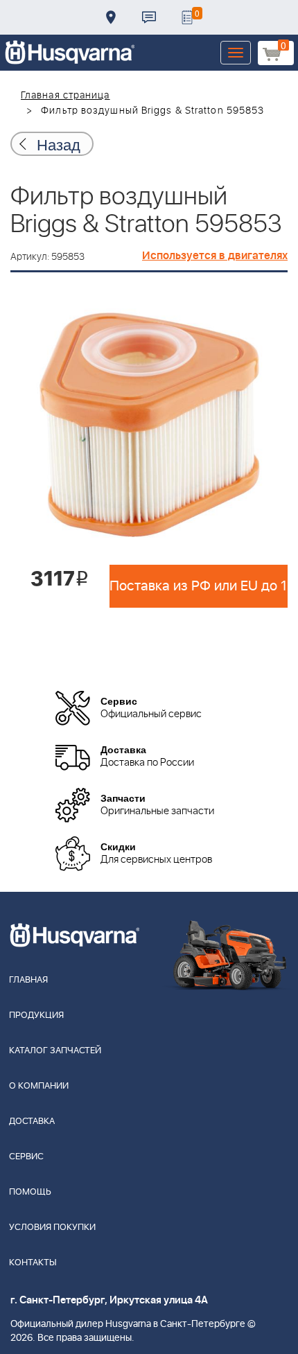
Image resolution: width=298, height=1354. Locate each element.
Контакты (149, 17)
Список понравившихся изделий (187, 17)
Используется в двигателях (215, 255)
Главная (28, 980)
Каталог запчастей (55, 1050)
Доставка (111, 17)
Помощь (30, 1192)
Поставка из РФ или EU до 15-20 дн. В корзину (198, 586)
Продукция (36, 1015)
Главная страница (65, 96)
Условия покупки (52, 1227)
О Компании (39, 1086)
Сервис (26, 1156)
